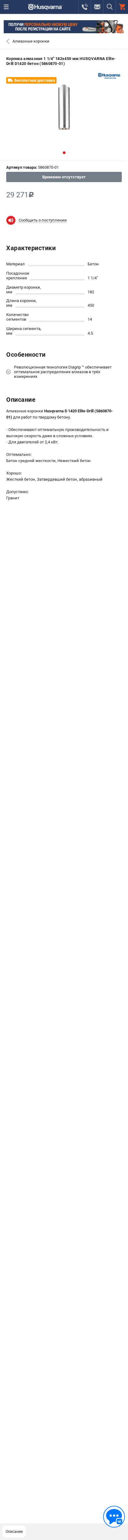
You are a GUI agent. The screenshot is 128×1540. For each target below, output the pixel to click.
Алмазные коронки (30, 41)
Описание (14, 1531)
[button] (64, 152)
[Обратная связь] (114, 1517)
